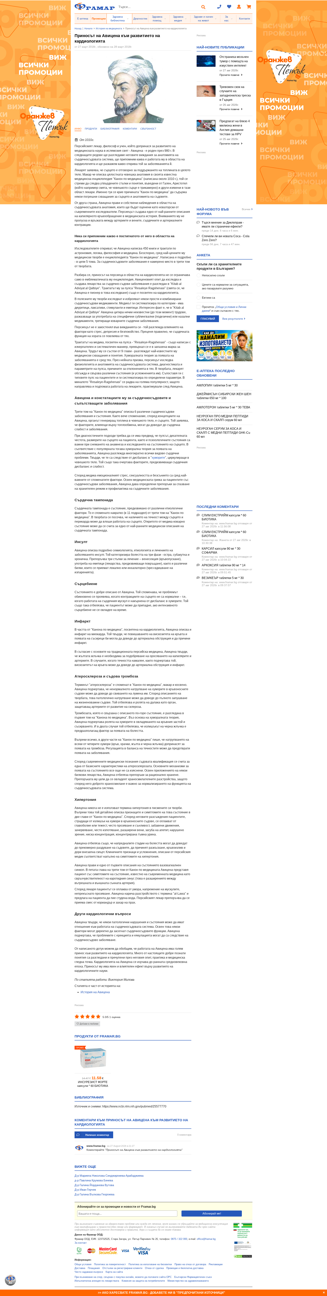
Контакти (244, 18)
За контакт (81, 1243)
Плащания (94, 1268)
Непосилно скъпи (213, 275)
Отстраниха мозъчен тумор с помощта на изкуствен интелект (234, 61)
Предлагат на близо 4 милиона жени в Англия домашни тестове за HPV (235, 128)
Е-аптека (82, 18)
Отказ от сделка (154, 1268)
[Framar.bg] (95, 7)
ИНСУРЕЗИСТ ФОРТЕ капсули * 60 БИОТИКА (92, 1083)
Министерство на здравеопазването (188, 1281)
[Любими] (229, 7)
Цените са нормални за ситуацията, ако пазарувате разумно (225, 286)
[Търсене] (203, 7)
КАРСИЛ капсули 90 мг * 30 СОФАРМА (221, 550)
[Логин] (239, 7)
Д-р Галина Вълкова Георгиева (94, 1194)
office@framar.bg (206, 1239)
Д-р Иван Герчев (85, 1189)
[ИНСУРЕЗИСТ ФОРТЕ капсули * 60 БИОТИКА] (93, 1058)
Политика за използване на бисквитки (150, 1264)
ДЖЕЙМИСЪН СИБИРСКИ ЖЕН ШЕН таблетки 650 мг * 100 (224, 396)
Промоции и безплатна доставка (184, 1268)
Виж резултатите (232, 318)
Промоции (99, 18)
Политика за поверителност (110, 1264)
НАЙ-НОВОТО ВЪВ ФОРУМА (213, 211)
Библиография (109, 128)
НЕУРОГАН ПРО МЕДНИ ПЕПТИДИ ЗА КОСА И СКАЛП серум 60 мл (222, 418)
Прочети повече (230, 74)
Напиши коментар (97, 1134)
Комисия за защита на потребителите (143, 1281)
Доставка (80, 1268)
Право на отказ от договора (190, 1264)
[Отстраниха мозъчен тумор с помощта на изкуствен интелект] (206, 61)
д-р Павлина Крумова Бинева (94, 1180)
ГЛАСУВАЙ (208, 318)
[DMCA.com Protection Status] (242, 1257)
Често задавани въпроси (89, 1272)
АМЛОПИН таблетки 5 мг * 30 (217, 385)
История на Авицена (95, 992)
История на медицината (109, 28)
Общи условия (83, 1264)
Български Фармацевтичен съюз (193, 1277)
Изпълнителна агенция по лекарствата (97, 1281)
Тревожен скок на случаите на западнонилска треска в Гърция (235, 93)
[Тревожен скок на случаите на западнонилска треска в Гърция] (206, 91)
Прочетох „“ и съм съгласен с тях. (224, 308)
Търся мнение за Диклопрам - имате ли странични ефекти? (223, 224)
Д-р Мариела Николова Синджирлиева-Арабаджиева (109, 1175)
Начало (88, 28)
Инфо (78, 128)
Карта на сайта (114, 1272)
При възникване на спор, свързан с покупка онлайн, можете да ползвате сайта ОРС (123, 1277)
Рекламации (216, 1264)
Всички (246, 209)
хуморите (158, 457)
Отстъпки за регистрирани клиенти (122, 1268)
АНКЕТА (203, 255)
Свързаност (148, 128)
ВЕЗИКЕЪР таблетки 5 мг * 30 (223, 578)
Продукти (91, 128)
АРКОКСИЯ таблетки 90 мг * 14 (223, 565)
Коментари (130, 128)
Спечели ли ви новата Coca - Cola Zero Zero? (225, 238)
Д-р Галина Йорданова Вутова (94, 1185)
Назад (78, 28)
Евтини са (208, 297)
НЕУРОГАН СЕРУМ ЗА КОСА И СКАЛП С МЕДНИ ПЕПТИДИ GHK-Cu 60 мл (223, 432)
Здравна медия (178, 18)
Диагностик (140, 18)
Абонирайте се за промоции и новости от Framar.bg (116, 1206)
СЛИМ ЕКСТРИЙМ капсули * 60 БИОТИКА (224, 517)
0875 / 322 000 (179, 1239)
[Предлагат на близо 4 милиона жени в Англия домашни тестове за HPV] (206, 125)
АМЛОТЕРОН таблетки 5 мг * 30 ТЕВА (223, 407)
